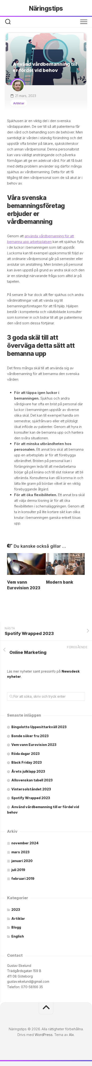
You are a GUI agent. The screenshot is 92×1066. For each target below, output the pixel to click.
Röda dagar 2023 (25, 754)
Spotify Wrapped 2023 (30, 798)
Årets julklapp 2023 (28, 771)
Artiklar (18, 103)
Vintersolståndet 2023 (31, 789)
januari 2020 (22, 861)
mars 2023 (20, 852)
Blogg (16, 927)
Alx (71, 1034)
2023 (15, 909)
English (17, 936)
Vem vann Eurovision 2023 (33, 745)
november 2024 (24, 843)
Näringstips (46, 8)
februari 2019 (22, 879)
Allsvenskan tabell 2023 (32, 780)
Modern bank (59, 582)
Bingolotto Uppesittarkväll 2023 (39, 727)
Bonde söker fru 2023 (30, 736)
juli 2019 (18, 870)
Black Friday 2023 (26, 762)
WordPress (44, 1034)
